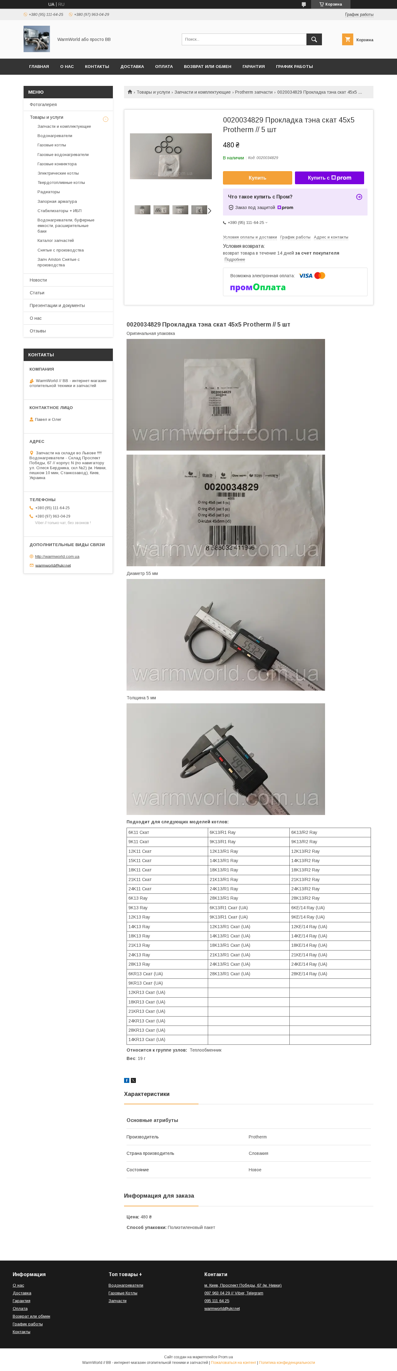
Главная (39, 66)
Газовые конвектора (57, 164)
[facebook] (126, 1081)
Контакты (97, 66)
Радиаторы (49, 191)
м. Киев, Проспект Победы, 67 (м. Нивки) (243, 1285)
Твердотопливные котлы (61, 182)
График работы (294, 66)
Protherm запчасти (254, 92)
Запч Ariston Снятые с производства (59, 262)
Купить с (319, 177)
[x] (133, 1081)
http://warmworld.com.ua (57, 556)
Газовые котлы (52, 145)
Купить (257, 177)
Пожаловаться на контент (233, 1362)
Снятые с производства (61, 250)
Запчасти (118, 1300)
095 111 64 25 (216, 1300)
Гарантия (254, 66)
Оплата (164, 66)
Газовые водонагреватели (63, 154)
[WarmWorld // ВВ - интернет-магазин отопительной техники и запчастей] (37, 50)
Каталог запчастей (56, 240)
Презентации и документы (57, 305)
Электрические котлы (58, 173)
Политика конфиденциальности (287, 1362)
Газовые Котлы (123, 1293)
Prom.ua (225, 1357)
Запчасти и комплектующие (203, 92)
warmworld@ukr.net (53, 565)
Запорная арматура (57, 201)
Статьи (37, 292)
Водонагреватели (55, 135)
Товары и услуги (153, 92)
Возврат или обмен (207, 66)
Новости (38, 280)
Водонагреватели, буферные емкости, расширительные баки (66, 226)
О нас (67, 66)
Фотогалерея (43, 104)
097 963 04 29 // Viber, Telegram (233, 1293)
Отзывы (38, 330)
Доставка (132, 66)
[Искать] (314, 39)
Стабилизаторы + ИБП (60, 210)
